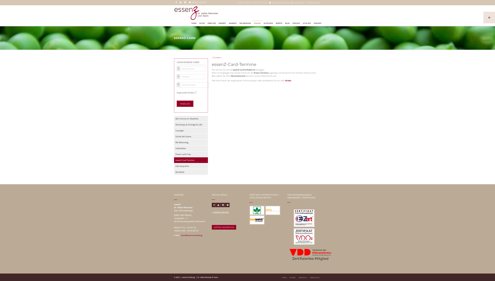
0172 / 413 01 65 (261, 2)
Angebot (233, 23)
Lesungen (179, 130)
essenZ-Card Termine (184, 160)
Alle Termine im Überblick (186, 118)
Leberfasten (180, 148)
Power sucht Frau (183, 154)
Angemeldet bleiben (185, 92)
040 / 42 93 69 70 (245, 2)
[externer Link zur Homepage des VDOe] (304, 236)
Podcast (296, 23)
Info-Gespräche (182, 166)
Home (193, 23)
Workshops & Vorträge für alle (188, 124)
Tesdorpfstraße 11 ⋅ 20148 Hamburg (306, 2)
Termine (257, 23)
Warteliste (179, 172)
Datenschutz (314, 277)
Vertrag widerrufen (224, 227)
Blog (287, 23)
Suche (202, 23)
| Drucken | (217, 57)
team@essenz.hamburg (191, 235)
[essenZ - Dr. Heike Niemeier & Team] (196, 12)
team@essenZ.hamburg (280, 2)
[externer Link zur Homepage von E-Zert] (304, 218)
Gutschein (268, 23)
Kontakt (317, 23)
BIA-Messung (245, 23)
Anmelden (185, 103)
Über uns (212, 23)
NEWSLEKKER (199, 2)
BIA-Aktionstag (181, 142)
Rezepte (279, 23)
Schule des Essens (183, 136)
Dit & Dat (307, 23)
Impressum (303, 277)
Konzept (222, 23)
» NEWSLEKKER (220, 212)
